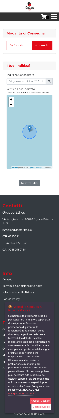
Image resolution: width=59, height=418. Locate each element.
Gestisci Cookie (41, 406)
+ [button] (11, 99)
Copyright (9, 279)
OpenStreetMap (35, 167)
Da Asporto (17, 45)
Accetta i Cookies (40, 400)
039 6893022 (11, 236)
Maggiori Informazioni (21, 393)
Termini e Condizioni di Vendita (22, 285)
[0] (43, 16)
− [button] (11, 104)
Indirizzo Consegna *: (20, 75)
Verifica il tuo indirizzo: (21, 89)
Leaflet (15, 167)
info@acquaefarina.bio (17, 229)
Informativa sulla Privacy (18, 292)
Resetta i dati (29, 183)
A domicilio (42, 45)
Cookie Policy (11, 299)
